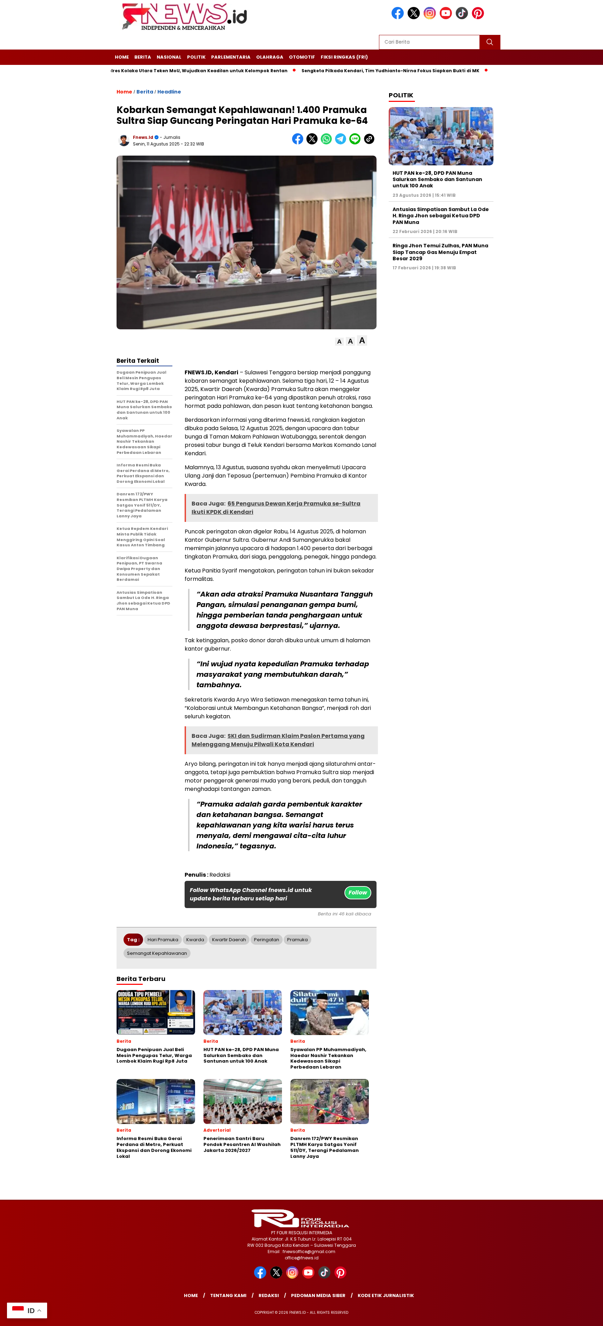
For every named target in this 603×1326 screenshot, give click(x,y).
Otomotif (302, 57)
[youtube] (447, 17)
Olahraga (269, 57)
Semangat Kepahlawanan (157, 953)
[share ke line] (356, 142)
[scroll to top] (579, 1315)
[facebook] (399, 17)
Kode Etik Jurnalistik (386, 1295)
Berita (142, 57)
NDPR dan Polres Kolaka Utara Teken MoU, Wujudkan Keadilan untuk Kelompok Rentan (150, 71)
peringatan (266, 939)
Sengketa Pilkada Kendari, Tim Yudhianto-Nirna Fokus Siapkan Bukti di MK (356, 71)
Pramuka (297, 939)
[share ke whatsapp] (328, 142)
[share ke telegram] (342, 142)
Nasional (169, 57)
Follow (358, 893)
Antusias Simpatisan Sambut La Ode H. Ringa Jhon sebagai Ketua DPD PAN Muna (441, 215)
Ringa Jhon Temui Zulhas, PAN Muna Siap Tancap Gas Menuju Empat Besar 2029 (440, 252)
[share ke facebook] (299, 142)
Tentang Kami (228, 1295)
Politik (196, 57)
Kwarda (195, 939)
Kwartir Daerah (229, 939)
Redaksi (269, 1295)
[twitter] (415, 17)
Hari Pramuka (163, 939)
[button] (339, 342)
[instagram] (431, 17)
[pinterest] (479, 17)
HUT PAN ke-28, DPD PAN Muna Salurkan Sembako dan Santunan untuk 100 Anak (437, 179)
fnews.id (143, 137)
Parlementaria (231, 57)
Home (122, 57)
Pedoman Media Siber (318, 1295)
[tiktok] (463, 17)
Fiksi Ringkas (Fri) (344, 57)
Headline (169, 91)
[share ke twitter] (313, 142)
